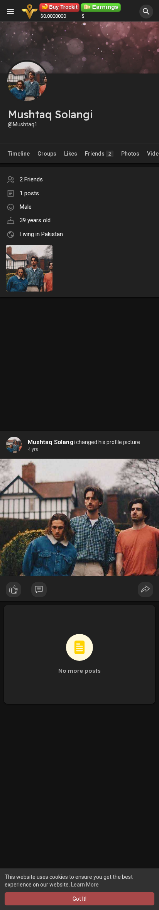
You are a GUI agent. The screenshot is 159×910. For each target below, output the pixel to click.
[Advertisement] (79, 356)
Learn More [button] (85, 885)
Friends (98, 154)
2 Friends (31, 179)
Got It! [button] (79, 899)
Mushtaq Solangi (51, 442)
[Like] (79, 591)
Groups (46, 154)
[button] (146, 11)
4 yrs (33, 449)
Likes (70, 154)
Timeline (19, 154)
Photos (130, 154)
